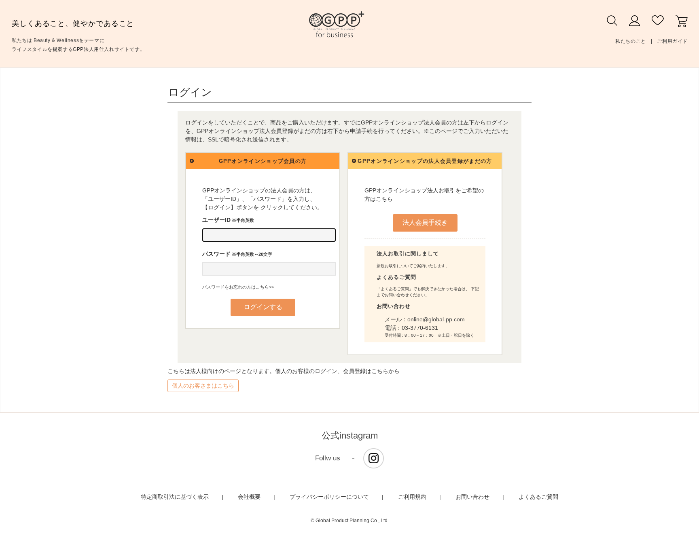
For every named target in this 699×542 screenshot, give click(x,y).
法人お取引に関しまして (408, 254)
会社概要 (249, 496)
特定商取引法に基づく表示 (175, 496)
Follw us (327, 458)
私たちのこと (630, 41)
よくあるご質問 (396, 277)
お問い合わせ (472, 496)
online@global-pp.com (436, 319)
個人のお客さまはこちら (203, 385)
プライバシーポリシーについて (329, 496)
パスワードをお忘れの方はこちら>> (238, 287)
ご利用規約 (412, 496)
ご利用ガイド (672, 41)
